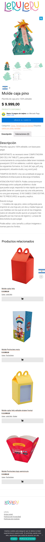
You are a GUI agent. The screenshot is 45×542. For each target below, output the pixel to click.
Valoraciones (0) (22, 134)
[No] (42, 535)
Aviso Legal (8, 514)
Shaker (15, 416)
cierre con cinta (7, 128)
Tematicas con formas (24, 126)
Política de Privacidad (12, 516)
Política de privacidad (27, 539)
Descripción (7, 134)
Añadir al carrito (22, 120)
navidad (17, 128)
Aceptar (14, 539)
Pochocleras (10, 355)
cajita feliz (9, 294)
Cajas (13, 126)
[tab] (22, 134)
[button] (41, 18)
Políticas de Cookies (12, 519)
